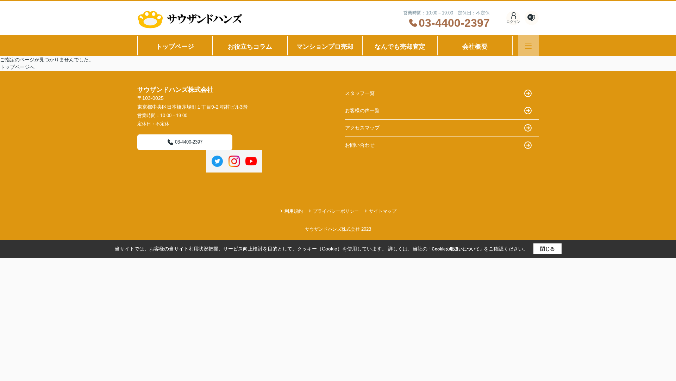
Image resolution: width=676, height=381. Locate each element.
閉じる (547, 249)
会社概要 (475, 46)
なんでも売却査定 (400, 46)
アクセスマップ (362, 128)
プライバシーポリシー (336, 211)
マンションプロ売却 (324, 46)
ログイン (513, 22)
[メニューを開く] (528, 46)
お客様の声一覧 (362, 110)
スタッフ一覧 (360, 93)
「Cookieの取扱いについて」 (455, 249)
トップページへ (17, 67)
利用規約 (293, 211)
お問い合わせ (360, 145)
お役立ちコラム (250, 46)
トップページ (175, 46)
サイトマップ (382, 211)
